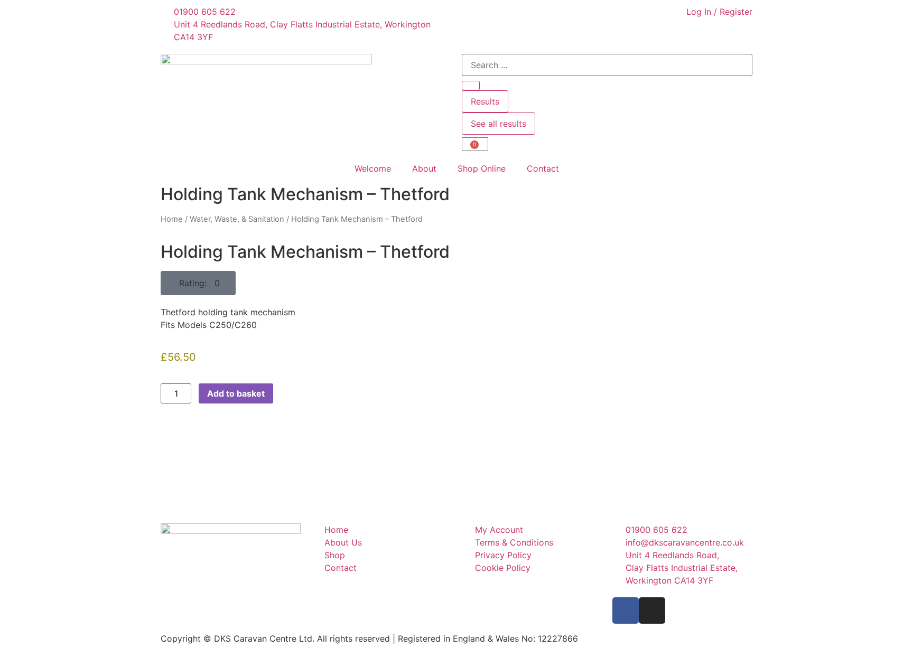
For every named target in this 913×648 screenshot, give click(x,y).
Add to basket (236, 393)
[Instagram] (652, 610)
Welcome (373, 168)
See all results (498, 123)
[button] (198, 283)
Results (485, 101)
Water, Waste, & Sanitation (237, 219)
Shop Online (482, 168)
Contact (543, 168)
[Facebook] (625, 610)
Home (172, 219)
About (424, 168)
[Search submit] (471, 85)
